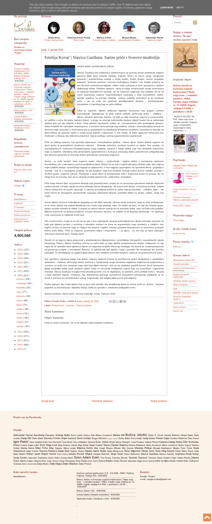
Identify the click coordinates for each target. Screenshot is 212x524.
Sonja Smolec (20, 457)
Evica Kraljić (137, 438)
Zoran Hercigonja (67, 461)
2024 (19, 258)
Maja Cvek (52, 445)
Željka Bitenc (43, 464)
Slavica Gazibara (83, 305)
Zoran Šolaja (81, 461)
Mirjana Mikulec (114, 448)
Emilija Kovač (58, 305)
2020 (19, 275)
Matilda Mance (28, 448)
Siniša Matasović (132, 454)
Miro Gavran (128, 448)
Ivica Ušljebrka (80, 442)
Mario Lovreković (170, 445)
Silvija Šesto (117, 454)
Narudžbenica (20, 199)
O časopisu (19, 207)
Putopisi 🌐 (19, 186)
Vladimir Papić (170, 458)
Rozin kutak (79, 40)
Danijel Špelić (187, 435)
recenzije (70, 305)
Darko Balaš (38, 438)
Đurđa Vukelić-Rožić (179, 461)
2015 (19, 349)
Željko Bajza (56, 463)
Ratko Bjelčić (20, 454)
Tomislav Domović (138, 457)
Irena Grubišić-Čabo (39, 442)
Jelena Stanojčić (123, 442)
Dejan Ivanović (69, 438)
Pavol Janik (193, 451)
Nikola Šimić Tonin (151, 451)
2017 (19, 340)
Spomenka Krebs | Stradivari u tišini (22, 126)
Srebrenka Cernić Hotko (49, 458)
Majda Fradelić (96, 445)
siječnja (20, 326)
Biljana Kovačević (104, 435)
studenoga (21, 283)
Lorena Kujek (27, 445)
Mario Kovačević (154, 445)
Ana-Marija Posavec (44, 435)
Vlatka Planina (184, 458)
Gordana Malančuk (179, 438)
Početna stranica (102, 401)
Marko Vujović (185, 445)
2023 (19, 262)
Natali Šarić (64, 451)
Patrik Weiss (181, 451)
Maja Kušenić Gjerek (68, 445)
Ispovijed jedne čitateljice (129, 40)
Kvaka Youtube (179, 233)
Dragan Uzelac (112, 438)
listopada (20, 287)
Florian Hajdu (163, 438)
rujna (18, 292)
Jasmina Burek (94, 442)
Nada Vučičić (32, 451)
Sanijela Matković (102, 454)
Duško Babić (124, 438)
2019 (19, 332)
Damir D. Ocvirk (156, 435)
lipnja (19, 305)
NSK (175, 289)
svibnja (19, 309)
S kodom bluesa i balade (104, 40)
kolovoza (20, 296)
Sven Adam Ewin (87, 457)
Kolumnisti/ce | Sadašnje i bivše (21, 220)
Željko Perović (85, 464)
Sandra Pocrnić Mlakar (80, 454)
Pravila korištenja (22, 211)
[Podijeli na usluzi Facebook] (121, 301)
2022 (19, 267)
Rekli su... (177, 247)
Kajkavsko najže (154, 40)
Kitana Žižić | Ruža (181, 205)
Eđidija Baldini (149, 438)
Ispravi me (178, 311)
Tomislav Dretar (155, 458)
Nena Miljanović (133, 451)
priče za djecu (162, 460)
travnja (19, 313)
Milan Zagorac (56, 448)
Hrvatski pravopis (181, 264)
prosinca (20, 279)
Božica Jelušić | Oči (23, 110)
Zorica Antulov (106, 460)
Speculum (33, 458)
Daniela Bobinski (172, 435)
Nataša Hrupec (77, 451)
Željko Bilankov (71, 463)
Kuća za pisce (179, 307)
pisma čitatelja (149, 461)
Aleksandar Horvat (23, 435)
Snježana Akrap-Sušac (187, 454)
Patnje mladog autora (53, 40)
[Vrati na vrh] (207, 518)
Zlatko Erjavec (53, 461)
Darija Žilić (26, 438)
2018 (19, 336)
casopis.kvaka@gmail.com (159, 479)
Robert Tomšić (49, 454)
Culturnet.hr (178, 303)
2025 (19, 254)
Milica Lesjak (70, 448)
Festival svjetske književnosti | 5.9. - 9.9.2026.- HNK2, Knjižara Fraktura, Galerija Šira (22, 74)
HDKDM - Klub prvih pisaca (185, 293)
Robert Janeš (33, 454)
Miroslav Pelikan (144, 448)
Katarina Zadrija (167, 442)
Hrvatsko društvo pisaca (184, 281)
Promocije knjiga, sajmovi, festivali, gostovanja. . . (22, 153)
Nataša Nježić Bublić (96, 451)
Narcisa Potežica (48, 451)
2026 (19, 249)
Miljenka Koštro (85, 448)
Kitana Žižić (182, 442)
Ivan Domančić (55, 442)
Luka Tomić (40, 445)
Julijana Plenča (152, 442)
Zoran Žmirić (93, 461)
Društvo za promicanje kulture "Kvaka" (23, 50)
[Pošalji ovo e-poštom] (110, 301)
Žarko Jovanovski (29, 464)
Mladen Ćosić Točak (183, 448)
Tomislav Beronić (120, 458)
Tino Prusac (106, 458)
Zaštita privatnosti (22, 215)
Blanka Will (119, 435)
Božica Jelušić (136, 435)
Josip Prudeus (138, 442)
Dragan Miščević (99, 438)
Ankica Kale (89, 435)
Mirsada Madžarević (163, 448)
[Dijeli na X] (117, 301)
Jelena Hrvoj (108, 442)
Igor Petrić (21, 441)
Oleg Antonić (168, 451)
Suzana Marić (67, 458)
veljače (19, 322)
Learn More (166, 7)
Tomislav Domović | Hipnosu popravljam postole (185, 198)
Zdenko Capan (27, 461)
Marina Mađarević (137, 445)
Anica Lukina (77, 435)
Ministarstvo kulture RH (183, 260)
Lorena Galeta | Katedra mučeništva (23, 117)
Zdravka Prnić (40, 461)
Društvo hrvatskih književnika (181, 275)
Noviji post (47, 401)
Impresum (18, 203)
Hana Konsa (193, 438)
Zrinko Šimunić (121, 461)
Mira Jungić (100, 448)
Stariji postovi (158, 401)
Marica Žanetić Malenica (116, 445)
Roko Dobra (62, 454)
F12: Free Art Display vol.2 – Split (192, 176)
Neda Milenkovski (115, 451)
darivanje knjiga (135, 461)
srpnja (19, 300)
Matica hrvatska (180, 285)
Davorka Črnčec (52, 438)
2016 (19, 345)
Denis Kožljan (84, 438)
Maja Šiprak (84, 445)
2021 (19, 271)
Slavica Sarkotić (167, 454)
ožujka (19, 318)
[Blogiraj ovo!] (113, 301)
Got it (180, 7)
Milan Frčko (42, 448)
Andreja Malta (63, 435)
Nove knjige (178, 220)
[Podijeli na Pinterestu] (124, 301)
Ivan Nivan (68, 442)
